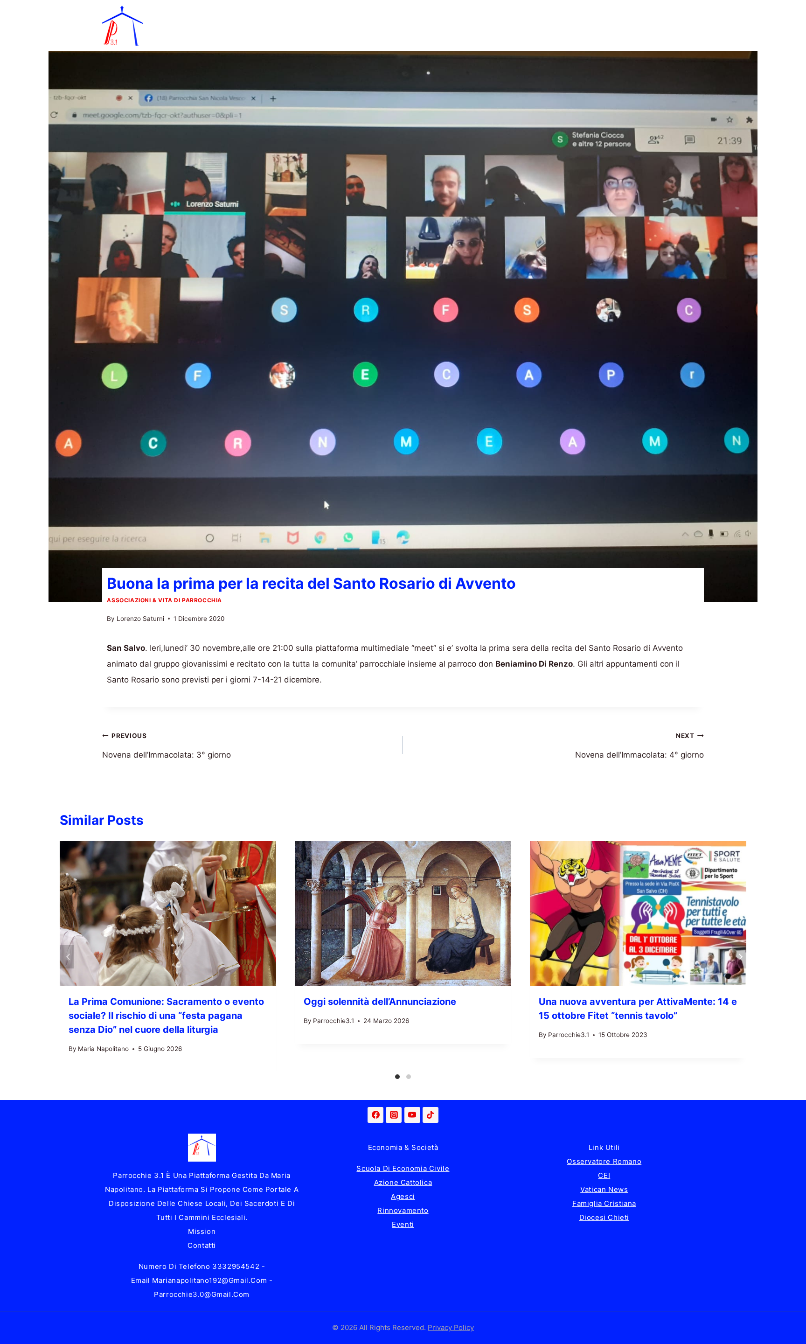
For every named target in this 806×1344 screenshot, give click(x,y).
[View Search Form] (694, 25)
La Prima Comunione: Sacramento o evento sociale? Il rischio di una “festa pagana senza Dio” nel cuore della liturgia (166, 1015)
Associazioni (657, 12)
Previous (67, 956)
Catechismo (465, 12)
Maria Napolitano (103, 1048)
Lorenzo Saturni (140, 618)
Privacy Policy (451, 1327)
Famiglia (216, 12)
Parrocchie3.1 (333, 1020)
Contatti (202, 1245)
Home (164, 12)
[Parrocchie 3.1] (122, 25)
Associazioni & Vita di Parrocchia (164, 600)
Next (739, 956)
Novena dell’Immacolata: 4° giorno (639, 746)
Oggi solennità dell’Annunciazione (380, 1001)
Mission (201, 1231)
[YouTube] (412, 1115)
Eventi (403, 1224)
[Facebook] (375, 1115)
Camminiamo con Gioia (374, 12)
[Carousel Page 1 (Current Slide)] (397, 1076)
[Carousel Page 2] (408, 1076)
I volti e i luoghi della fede (560, 12)
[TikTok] (430, 1115)
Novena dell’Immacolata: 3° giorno (166, 746)
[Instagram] (394, 1115)
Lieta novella (281, 12)
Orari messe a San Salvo (198, 38)
